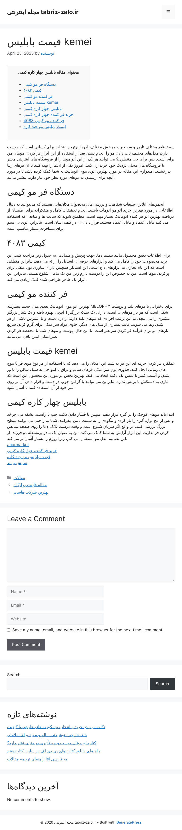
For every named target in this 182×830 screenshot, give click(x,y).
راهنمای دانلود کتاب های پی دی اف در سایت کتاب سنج (53, 751)
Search (13, 674)
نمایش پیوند (17, 462)
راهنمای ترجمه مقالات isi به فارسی (37, 759)
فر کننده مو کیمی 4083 (43, 120)
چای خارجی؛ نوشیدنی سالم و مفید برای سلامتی (47, 734)
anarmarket (18, 444)
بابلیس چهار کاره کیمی (42, 108)
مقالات (19, 477)
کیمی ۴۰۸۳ (32, 90)
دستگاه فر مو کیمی (39, 84)
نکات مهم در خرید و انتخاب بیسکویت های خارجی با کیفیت (56, 726)
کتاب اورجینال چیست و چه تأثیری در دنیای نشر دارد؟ (51, 742)
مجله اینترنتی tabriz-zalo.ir (42, 11)
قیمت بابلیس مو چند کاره (44, 126)
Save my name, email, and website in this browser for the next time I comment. (88, 629)
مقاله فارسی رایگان (30, 484)
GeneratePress (129, 822)
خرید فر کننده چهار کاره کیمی (48, 114)
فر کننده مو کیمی (38, 96)
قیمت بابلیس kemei (40, 102)
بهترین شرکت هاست (31, 492)
